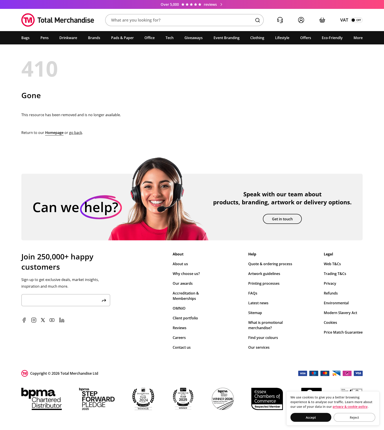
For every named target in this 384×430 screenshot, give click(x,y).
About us (180, 263)
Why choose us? (186, 273)
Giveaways (193, 37)
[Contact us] (280, 20)
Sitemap (255, 312)
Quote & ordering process (270, 263)
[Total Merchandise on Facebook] (24, 320)
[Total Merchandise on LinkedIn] (61, 320)
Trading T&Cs (335, 273)
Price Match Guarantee (343, 332)
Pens (44, 37)
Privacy (330, 283)
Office (149, 37)
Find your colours (263, 337)
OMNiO (179, 308)
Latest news (258, 303)
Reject (354, 417)
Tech (170, 37)
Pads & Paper (122, 37)
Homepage (54, 132)
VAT (344, 20)
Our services (259, 347)
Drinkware (68, 37)
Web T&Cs (332, 263)
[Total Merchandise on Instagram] (33, 320)
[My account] (301, 20)
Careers (179, 337)
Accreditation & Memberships (186, 296)
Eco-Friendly (332, 37)
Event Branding (227, 37)
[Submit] (104, 300)
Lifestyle (282, 37)
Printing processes (264, 283)
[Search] (257, 20)
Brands (94, 37)
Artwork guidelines (264, 273)
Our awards (183, 283)
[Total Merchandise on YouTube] (52, 320)
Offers (305, 37)
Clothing (257, 37)
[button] (184, 20)
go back (75, 132)
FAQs (252, 293)
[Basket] (322, 20)
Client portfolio (185, 318)
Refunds (331, 293)
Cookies (330, 322)
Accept (311, 417)
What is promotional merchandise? (265, 325)
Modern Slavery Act (340, 312)
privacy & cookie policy (350, 406)
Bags (25, 37)
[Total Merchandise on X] (43, 320)
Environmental (336, 303)
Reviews (179, 327)
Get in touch (282, 219)
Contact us (182, 347)
